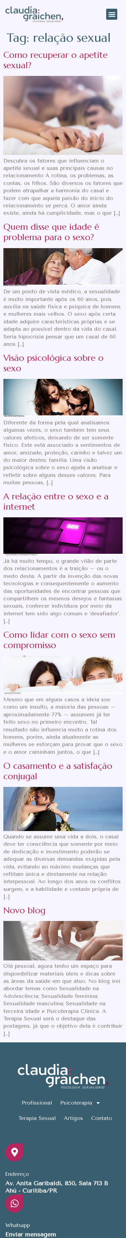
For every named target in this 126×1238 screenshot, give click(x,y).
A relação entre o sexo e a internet (56, 501)
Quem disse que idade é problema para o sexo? (51, 231)
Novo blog (24, 910)
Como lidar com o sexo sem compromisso (59, 639)
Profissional (37, 1103)
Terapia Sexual (37, 1118)
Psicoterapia (76, 1103)
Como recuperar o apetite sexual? (55, 60)
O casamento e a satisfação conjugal (57, 771)
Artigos (73, 1118)
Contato (101, 1118)
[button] (111, 14)
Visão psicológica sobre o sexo (53, 363)
